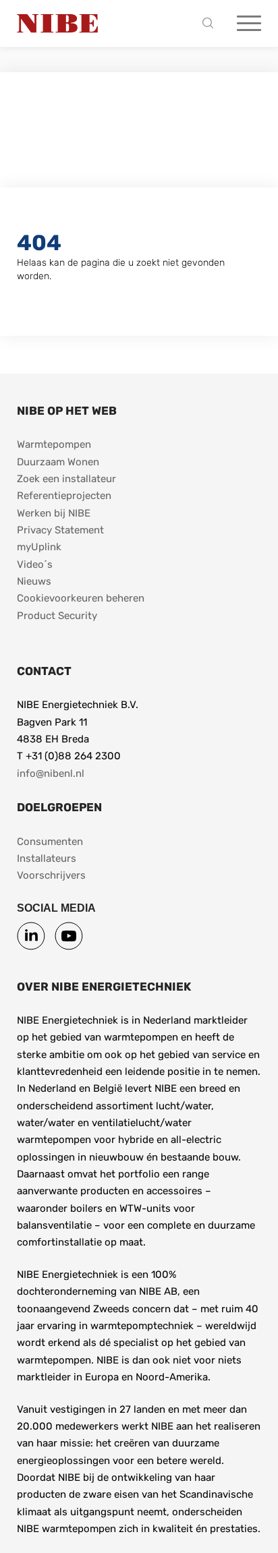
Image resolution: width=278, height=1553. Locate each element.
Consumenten (50, 842)
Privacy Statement (60, 530)
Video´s (35, 564)
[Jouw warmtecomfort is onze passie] (57, 23)
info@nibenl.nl (50, 773)
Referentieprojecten (64, 496)
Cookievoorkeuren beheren (80, 598)
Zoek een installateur (66, 479)
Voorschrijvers (51, 875)
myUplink (39, 547)
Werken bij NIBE (53, 513)
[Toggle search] (211, 24)
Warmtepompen (54, 444)
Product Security (57, 616)
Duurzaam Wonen (58, 462)
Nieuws (34, 581)
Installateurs (46, 858)
